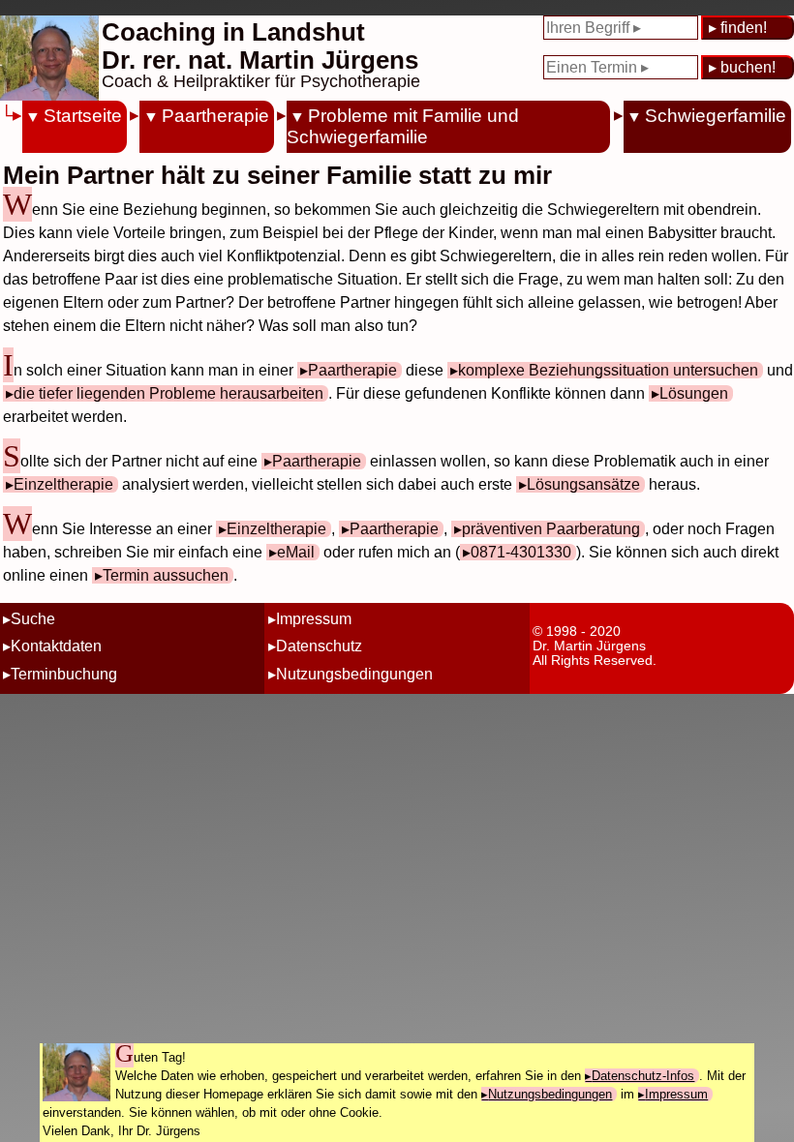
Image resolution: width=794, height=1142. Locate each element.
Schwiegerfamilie (715, 115)
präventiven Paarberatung (551, 529)
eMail (296, 552)
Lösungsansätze (583, 484)
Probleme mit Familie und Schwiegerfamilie (403, 126)
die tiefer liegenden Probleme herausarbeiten (168, 393)
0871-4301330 (521, 552)
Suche (33, 619)
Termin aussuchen (166, 575)
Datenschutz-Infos (643, 1075)
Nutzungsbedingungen (354, 674)
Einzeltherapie (63, 484)
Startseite (83, 115)
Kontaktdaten (56, 646)
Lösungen (693, 393)
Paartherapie (215, 115)
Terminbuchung (64, 674)
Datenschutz (319, 646)
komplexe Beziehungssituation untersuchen (608, 370)
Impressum (313, 619)
